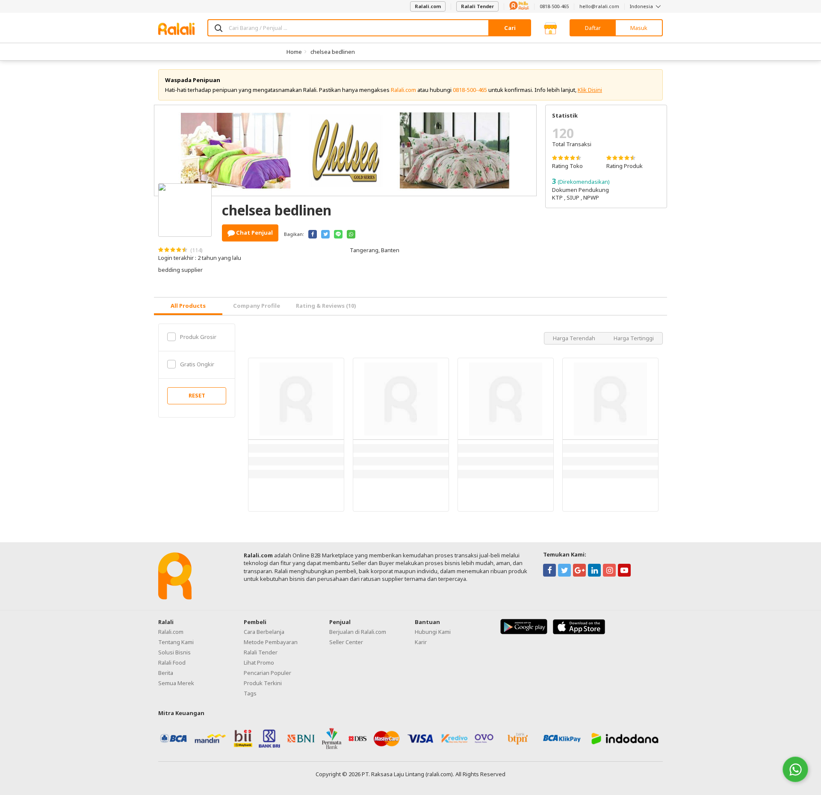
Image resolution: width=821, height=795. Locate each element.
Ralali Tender (477, 6)
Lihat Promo (259, 662)
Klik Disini (590, 90)
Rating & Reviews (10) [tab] (326, 305)
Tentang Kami (176, 642)
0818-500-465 (554, 6)
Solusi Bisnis (174, 652)
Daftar (593, 28)
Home (294, 52)
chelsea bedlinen (332, 52)
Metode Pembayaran (271, 642)
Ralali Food (172, 662)
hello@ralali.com (599, 6)
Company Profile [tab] (256, 305)
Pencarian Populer (267, 673)
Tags (250, 693)
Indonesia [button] (642, 6)
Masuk (638, 28)
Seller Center (346, 642)
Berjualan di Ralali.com (357, 632)
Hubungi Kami (433, 632)
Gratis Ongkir (197, 364)
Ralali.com (428, 6)
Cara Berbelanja (264, 632)
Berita (165, 673)
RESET (197, 395)
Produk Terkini (263, 683)
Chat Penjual (254, 232)
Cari (510, 28)
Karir (421, 642)
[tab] (188, 306)
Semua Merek (176, 683)
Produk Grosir (198, 337)
